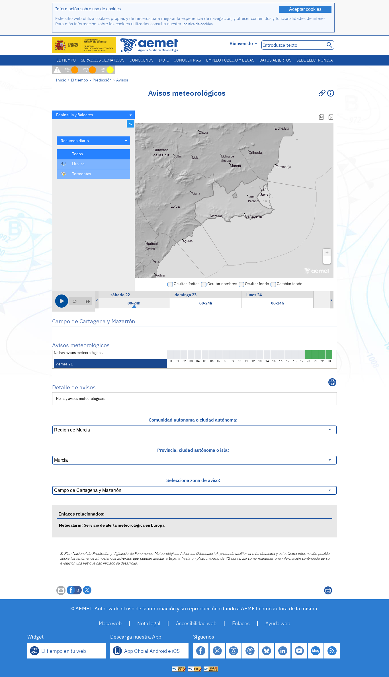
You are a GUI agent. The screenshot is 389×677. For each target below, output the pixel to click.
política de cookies (198, 24)
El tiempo (66, 60)
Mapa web (110, 623)
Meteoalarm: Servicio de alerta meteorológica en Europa (112, 525)
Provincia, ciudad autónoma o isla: (193, 450)
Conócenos (141, 60)
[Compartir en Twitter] (87, 590)
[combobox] (93, 115)
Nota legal (148, 623)
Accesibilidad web (196, 623)
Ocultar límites (187, 283)
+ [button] (327, 252)
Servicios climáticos (102, 60)
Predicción (102, 80)
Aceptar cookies (305, 9)
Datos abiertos (275, 60)
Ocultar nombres (222, 283)
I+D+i (164, 60)
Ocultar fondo (257, 283)
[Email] (60, 593)
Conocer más (187, 60)
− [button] (327, 260)
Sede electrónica (314, 60)
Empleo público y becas (230, 60)
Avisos (122, 80)
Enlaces (241, 623)
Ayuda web (277, 623)
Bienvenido (241, 43)
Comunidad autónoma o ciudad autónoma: (193, 420)
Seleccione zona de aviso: (193, 480)
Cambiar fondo (289, 283)
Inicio (61, 80)
